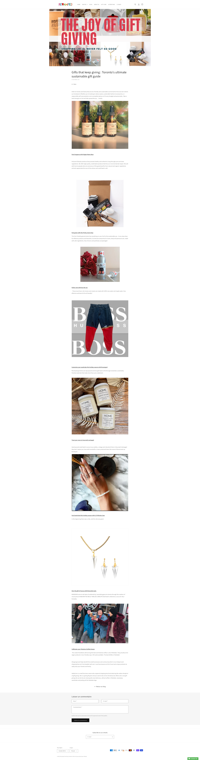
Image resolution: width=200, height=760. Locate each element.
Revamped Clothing (64, 756)
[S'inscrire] (112, 737)
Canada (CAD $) (62, 751)
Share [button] (74, 84)
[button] (85, 4)
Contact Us (193, 758)
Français (73, 751)
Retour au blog (101, 686)
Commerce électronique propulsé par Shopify (77, 756)
